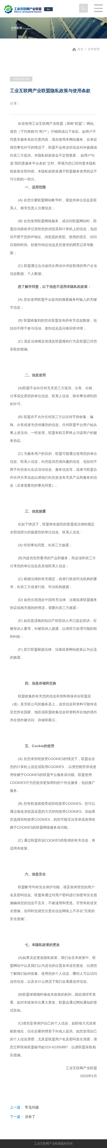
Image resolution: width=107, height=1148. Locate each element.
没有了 (30, 1117)
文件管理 (94, 49)
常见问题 (32, 1107)
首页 (80, 49)
